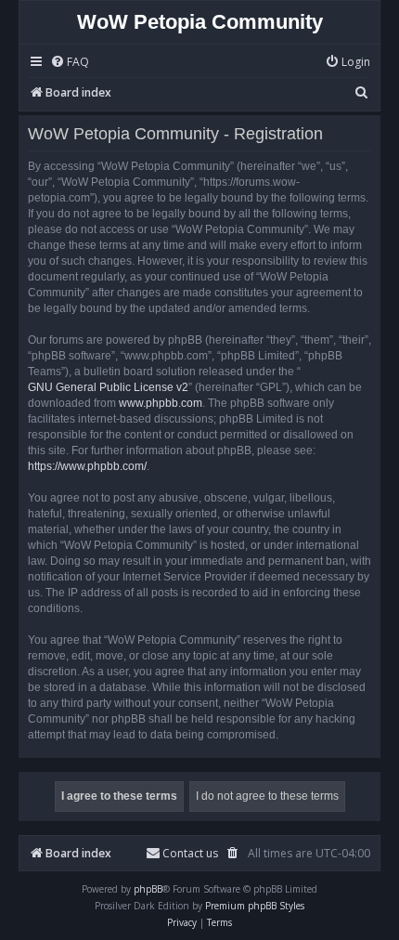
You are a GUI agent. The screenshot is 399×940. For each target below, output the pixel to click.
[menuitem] (69, 62)
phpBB (148, 888)
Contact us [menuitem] (190, 853)
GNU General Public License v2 (108, 387)
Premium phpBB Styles (254, 905)
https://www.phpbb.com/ (87, 466)
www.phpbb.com (160, 403)
